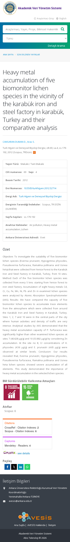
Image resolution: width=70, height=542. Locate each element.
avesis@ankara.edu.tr (20, 501)
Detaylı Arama (56, 45)
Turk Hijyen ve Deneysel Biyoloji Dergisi (40, 196)
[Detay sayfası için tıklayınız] (12, 392)
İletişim (52, 525)
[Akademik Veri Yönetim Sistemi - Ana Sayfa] (10, 8)
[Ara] (62, 29)
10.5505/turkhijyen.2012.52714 (40, 188)
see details (24, 453)
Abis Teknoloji (31, 537)
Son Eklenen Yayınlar (28, 54)
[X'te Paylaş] (14, 467)
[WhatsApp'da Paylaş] (27, 467)
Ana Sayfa (8, 54)
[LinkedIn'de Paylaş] (21, 467)
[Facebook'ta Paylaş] (7, 467)
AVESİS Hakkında (36, 525)
